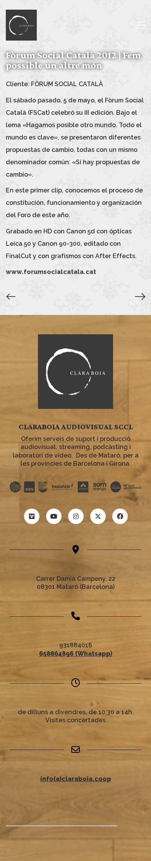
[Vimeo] (31, 516)
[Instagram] (76, 516)
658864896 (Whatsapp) (75, 653)
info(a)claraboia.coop (75, 779)
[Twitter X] (98, 516)
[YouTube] (54, 516)
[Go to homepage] (21, 25)
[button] (140, 25)
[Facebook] (120, 516)
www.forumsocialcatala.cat (51, 272)
